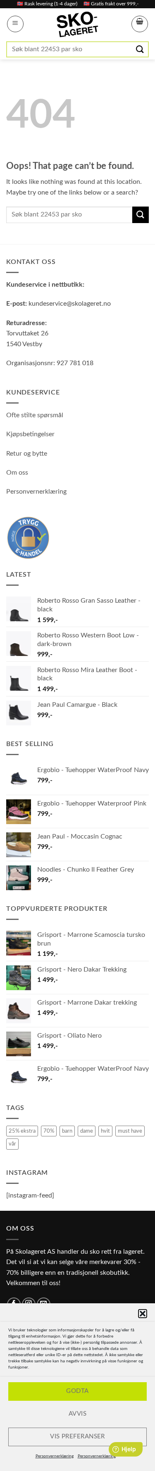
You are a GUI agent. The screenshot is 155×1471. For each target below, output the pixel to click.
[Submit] (140, 49)
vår (12, 1143)
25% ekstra (22, 1131)
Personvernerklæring (55, 1456)
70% (48, 1131)
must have (130, 1131)
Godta (77, 1391)
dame (86, 1131)
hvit (105, 1131)
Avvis (77, 1414)
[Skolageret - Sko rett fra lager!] (77, 24)
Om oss (17, 472)
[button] (142, 1313)
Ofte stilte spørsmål (34, 415)
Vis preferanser (77, 1436)
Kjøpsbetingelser (30, 434)
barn (67, 1131)
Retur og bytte (26, 453)
